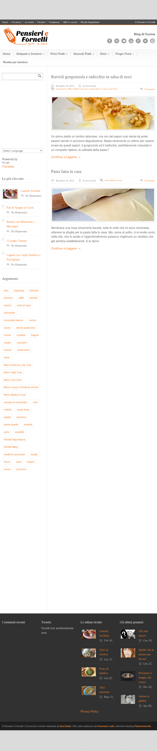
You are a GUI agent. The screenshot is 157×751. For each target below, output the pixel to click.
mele (6, 357)
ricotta (34, 454)
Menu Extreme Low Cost (17, 365)
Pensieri (41, 22)
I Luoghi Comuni (17, 240)
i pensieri (22, 342)
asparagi (19, 290)
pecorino (21, 417)
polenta (28, 424)
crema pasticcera (25, 327)
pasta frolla (23, 409)
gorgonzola (61, 89)
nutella (7, 409)
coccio (32, 320)
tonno (7, 461)
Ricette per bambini (15, 62)
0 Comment (149, 89)
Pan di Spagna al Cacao (20, 207)
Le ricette (29, 22)
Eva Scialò (66, 726)
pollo (6, 432)
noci (86, 89)
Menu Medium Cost (15, 394)
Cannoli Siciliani (30, 190)
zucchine (21, 469)
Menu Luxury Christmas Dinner (21, 387)
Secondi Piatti (84, 54)
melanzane (23, 349)
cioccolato (9, 312)
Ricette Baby (11, 446)
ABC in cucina (70, 22)
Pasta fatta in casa (66, 171)
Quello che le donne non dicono (146, 654)
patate (7, 417)
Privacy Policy (89, 711)
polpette (19, 432)
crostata (21, 335)
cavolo (7, 305)
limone (7, 349)
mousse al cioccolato (15, 402)
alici (6, 290)
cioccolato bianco (13, 320)
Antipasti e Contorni (30, 54)
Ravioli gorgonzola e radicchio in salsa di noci (91, 76)
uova (18, 461)
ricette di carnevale (14, 454)
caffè (21, 297)
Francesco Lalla (106, 726)
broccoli (8, 297)
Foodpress (54, 22)
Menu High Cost (75, 89)
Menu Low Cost (12, 379)
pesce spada (11, 424)
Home (5, 22)
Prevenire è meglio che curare (145, 677)
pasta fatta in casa (98, 89)
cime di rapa (24, 305)
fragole (35, 335)
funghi (7, 342)
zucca (7, 469)
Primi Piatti (58, 54)
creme (7, 335)
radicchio (112, 89)
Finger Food (125, 54)
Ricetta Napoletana (14, 439)
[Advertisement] (78, 9)
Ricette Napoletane (90, 22)
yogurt (30, 461)
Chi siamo (16, 22)
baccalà (34, 290)
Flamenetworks (143, 726)
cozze (7, 327)
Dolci (104, 54)
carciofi (33, 297)
